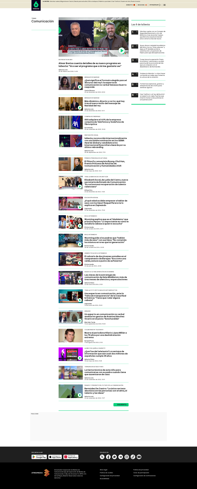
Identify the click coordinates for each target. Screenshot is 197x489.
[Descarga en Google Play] (39, 459)
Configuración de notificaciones (144, 475)
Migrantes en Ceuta (66, 1)
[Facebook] (108, 459)
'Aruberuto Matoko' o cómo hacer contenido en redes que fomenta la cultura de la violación (152, 75)
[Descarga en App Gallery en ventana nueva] (71, 459)
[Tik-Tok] (133, 459)
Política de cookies (106, 472)
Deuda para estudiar (80, 1)
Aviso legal (103, 470)
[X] (102, 459)
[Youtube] (139, 459)
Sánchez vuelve (54, 1)
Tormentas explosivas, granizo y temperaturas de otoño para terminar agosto (152, 85)
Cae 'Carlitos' (115, 1)
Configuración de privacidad (110, 475)
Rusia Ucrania (135, 1)
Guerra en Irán (125, 1)
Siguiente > (122, 405)
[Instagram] (126, 459)
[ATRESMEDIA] (41, 474)
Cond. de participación (141, 472)
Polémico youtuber (104, 1)
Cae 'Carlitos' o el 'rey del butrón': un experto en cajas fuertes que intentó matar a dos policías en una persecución (152, 97)
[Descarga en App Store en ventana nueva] (55, 459)
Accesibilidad (104, 478)
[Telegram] (120, 459)
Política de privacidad (141, 470)
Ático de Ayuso (93, 1)
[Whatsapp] (114, 459)
